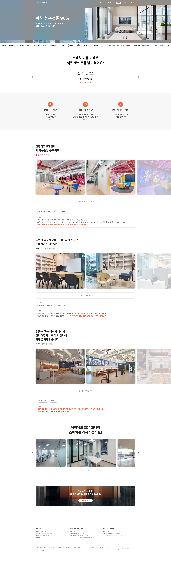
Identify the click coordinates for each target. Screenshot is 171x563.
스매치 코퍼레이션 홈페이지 (55, 547)
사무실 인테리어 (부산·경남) (89, 547)
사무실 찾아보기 (85, 500)
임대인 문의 (67, 547)
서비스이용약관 (40, 551)
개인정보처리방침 (103, 547)
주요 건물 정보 (76, 547)
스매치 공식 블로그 (41, 547)
